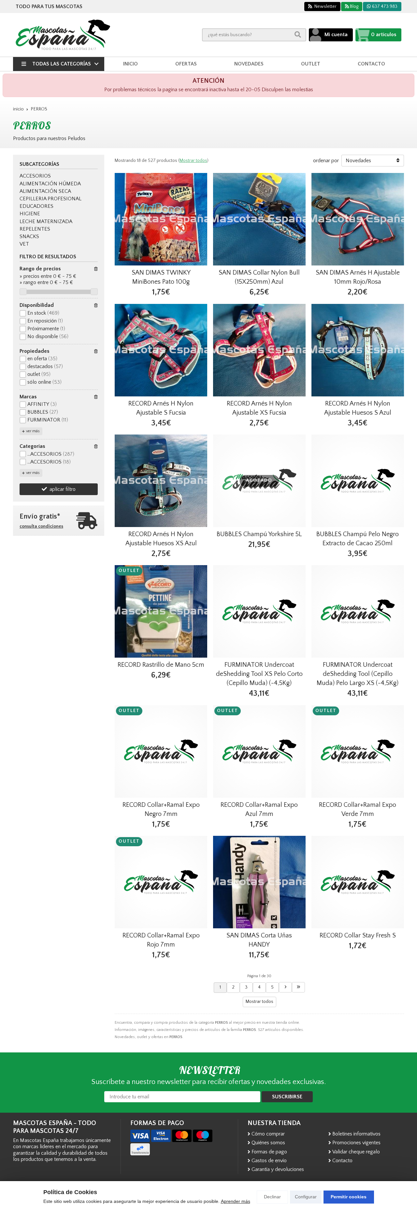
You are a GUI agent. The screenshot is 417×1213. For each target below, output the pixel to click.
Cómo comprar (268, 1134)
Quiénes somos (268, 1143)
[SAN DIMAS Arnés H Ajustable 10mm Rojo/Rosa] (357, 219)
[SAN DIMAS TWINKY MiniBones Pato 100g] (161, 219)
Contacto (342, 1160)
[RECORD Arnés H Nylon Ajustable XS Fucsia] (259, 350)
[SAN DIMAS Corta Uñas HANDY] (259, 882)
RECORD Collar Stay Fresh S (358, 935)
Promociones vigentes (356, 1143)
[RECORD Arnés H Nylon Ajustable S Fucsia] (161, 350)
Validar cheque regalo (356, 1152)
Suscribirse (287, 1097)
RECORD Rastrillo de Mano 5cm (161, 664)
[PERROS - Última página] (298, 987)
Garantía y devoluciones (278, 1169)
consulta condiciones (41, 526)
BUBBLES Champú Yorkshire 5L (259, 534)
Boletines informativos (356, 1134)
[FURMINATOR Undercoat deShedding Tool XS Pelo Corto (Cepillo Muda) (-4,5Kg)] (259, 611)
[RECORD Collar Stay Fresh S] (357, 882)
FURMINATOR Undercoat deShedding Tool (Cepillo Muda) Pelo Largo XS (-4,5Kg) (357, 674)
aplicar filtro (63, 489)
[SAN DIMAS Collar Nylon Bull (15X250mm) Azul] (259, 219)
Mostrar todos (193, 160)
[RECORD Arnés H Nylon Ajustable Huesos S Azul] (357, 350)
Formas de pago (269, 1152)
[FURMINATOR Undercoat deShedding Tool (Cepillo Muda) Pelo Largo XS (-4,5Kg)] (357, 611)
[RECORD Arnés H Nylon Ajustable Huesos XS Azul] (161, 481)
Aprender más (235, 1201)
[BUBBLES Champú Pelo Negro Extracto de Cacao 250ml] (357, 481)
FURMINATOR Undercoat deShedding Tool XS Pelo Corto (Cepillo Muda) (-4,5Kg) (259, 674)
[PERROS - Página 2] (285, 987)
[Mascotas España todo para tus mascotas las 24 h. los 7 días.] (63, 35)
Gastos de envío (269, 1160)
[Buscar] (298, 34)
